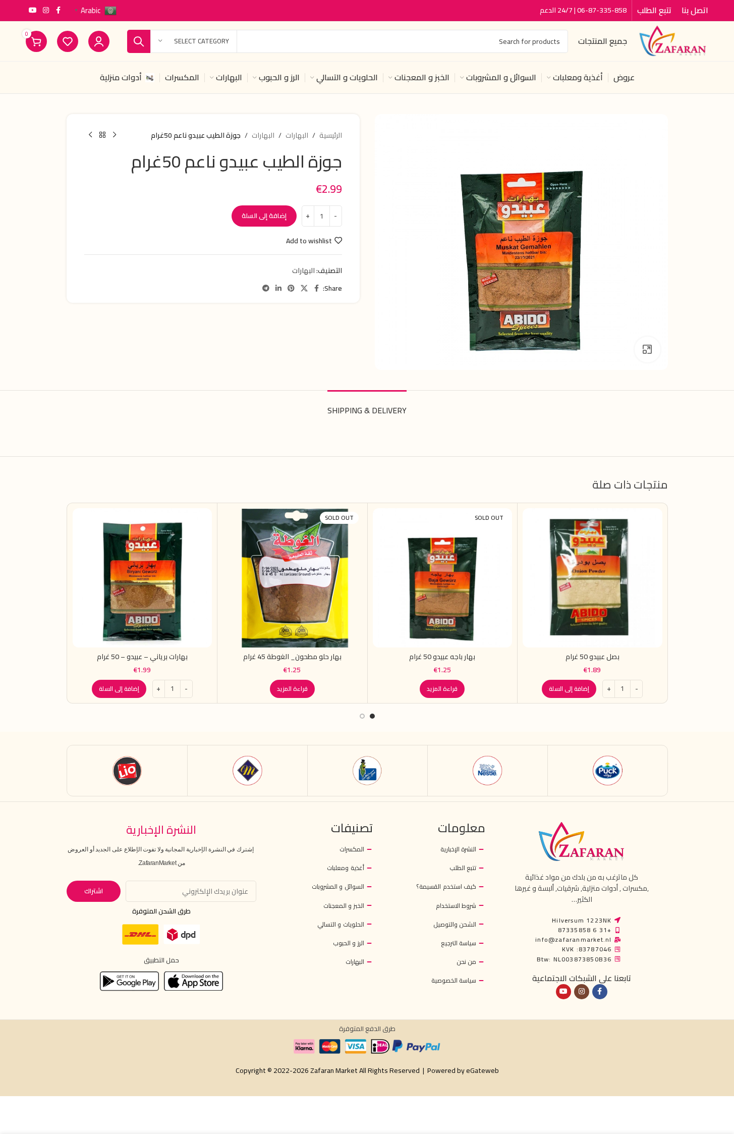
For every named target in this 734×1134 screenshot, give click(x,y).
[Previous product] (114, 135)
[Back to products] (102, 135)
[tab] (367, 405)
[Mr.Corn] (367, 770)
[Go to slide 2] (362, 716)
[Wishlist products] (67, 41)
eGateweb (482, 1070)
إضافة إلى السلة (264, 215)
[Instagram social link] (46, 10)
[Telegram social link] (265, 288)
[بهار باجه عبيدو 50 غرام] (443, 578)
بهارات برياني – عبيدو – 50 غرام (142, 656)
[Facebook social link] (58, 10)
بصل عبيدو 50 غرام (592, 656)
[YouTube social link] (33, 10)
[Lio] (127, 770)
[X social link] (304, 288)
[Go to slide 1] (372, 716)
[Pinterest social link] (291, 288)
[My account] (99, 41)
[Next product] (90, 135)
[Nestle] (487, 770)
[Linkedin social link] (278, 288)
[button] (569, 689)
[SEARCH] (138, 41)
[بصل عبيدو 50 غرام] (592, 578)
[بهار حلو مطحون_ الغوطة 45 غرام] (292, 578)
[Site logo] (672, 40)
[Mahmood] (247, 770)
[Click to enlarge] (647, 349)
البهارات (297, 135)
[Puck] (607, 770)
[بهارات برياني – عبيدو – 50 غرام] (142, 578)
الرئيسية (330, 135)
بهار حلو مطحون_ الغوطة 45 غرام (292, 656)
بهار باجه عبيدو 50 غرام (442, 656)
